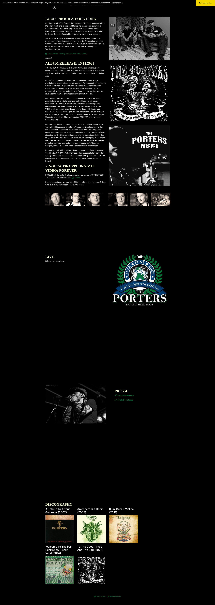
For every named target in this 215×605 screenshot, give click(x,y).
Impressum (101, 596)
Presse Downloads (125, 395)
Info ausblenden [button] (205, 3)
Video (77, 177)
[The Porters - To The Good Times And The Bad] (139, 93)
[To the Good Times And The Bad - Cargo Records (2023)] (91, 570)
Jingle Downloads (125, 400)
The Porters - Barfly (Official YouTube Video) (67, 53)
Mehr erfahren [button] (117, 3)
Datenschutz (115, 596)
